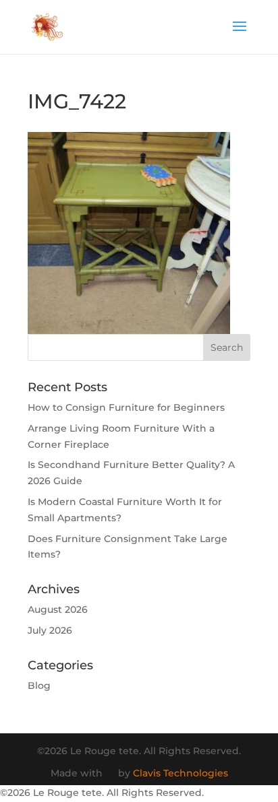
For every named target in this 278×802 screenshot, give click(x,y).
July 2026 (50, 630)
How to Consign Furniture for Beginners (126, 407)
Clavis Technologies (180, 773)
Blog (39, 685)
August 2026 (58, 609)
